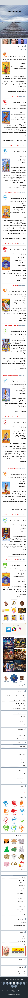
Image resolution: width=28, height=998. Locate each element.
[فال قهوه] (20, 655)
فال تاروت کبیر (22, 880)
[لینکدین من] (12, 986)
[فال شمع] (8, 655)
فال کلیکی (23, 773)
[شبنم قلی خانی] (6, 42)
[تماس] (10, 983)
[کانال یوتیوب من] (15, 986)
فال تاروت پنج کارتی (21, 896)
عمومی (19, 685)
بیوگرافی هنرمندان (21, 971)
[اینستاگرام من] (14, 983)
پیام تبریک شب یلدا (21, 944)
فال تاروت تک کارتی (21, 888)
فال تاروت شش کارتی (21, 898)
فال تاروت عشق (22, 906)
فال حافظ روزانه (22, 939)
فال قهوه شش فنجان (21, 738)
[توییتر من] (7, 983)
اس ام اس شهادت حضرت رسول (19, 698)
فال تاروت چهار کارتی (21, 893)
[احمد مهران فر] (22, 42)
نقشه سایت (10, 994)
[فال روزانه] (8, 643)
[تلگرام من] (20, 983)
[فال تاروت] (20, 643)
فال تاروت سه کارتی (21, 890)
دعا (24, 765)
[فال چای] (20, 666)
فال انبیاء (23, 725)
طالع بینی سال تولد (21, 869)
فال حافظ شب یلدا (21, 941)
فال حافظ (23, 936)
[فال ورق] (8, 666)
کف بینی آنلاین (22, 746)
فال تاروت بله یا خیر (21, 912)
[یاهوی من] (24, 983)
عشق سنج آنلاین (22, 782)
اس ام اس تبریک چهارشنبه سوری (19, 708)
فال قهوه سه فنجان (21, 735)
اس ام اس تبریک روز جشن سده (19, 700)
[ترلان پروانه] (14, 42)
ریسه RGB (23, 790)
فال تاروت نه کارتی (21, 901)
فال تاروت (23, 914)
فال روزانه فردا (22, 974)
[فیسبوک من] (17, 983)
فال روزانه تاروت (14, 11)
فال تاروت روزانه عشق (21, 909)
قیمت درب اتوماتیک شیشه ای (19, 925)
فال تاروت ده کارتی (21, 904)
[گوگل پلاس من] (4, 983)
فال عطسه (23, 963)
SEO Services (23, 923)
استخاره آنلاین (22, 716)
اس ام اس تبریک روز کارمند (20, 703)
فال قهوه (23, 733)
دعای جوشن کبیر (22, 763)
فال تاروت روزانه (22, 877)
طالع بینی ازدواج (22, 754)
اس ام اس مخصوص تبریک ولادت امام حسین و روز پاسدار (15, 695)
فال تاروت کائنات (22, 885)
